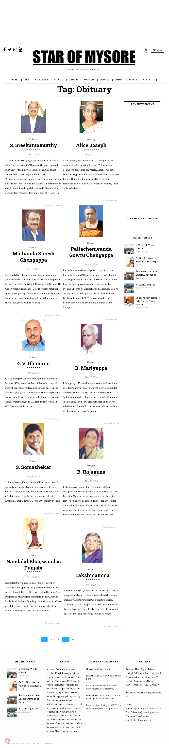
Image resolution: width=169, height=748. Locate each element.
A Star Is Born (103, 668)
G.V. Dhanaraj (33, 363)
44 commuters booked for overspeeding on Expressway (101, 687)
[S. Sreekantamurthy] (33, 132)
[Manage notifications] (7, 740)
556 (74, 639)
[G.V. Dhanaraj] (33, 350)
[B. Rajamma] (91, 458)
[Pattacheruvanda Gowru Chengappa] (91, 235)
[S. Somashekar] (33, 453)
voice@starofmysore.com (138, 719)
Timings (133, 79)
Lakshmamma (92, 575)
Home (15, 79)
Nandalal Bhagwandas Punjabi (33, 564)
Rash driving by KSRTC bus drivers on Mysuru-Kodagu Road (103, 707)
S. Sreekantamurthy (33, 145)
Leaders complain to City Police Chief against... (148, 301)
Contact (147, 79)
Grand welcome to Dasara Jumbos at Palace (146, 275)
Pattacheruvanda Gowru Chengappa (91, 252)
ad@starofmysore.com (149, 712)
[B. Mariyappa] (91, 354)
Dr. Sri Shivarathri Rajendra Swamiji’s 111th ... (147, 262)
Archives (104, 79)
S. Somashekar (33, 467)
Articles (58, 79)
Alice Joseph (91, 145)
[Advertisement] (84, 23)
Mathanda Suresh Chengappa (33, 256)
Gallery (119, 79)
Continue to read (52, 205)
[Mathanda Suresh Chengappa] (33, 240)
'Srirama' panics (145, 284)
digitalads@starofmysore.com (148, 708)
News (26, 79)
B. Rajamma (91, 471)
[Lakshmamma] (92, 562)
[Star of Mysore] (84, 61)
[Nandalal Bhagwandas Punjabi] (33, 548)
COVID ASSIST (41, 79)
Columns (73, 79)
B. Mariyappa (91, 368)
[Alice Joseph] (91, 132)
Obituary (89, 79)
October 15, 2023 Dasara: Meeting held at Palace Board (103, 697)
